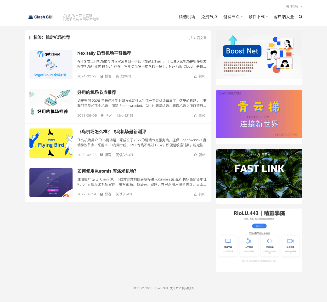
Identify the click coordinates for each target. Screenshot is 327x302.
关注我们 (292, 6)
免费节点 (209, 16)
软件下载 (256, 16)
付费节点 (231, 16)
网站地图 (188, 288)
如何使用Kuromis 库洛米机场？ (107, 171)
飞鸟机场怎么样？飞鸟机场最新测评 (111, 131)
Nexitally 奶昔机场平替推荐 (104, 53)
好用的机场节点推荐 (96, 92)
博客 (106, 76)
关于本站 (175, 288)
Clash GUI (41, 17)
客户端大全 (284, 16)
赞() (200, 76)
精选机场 (187, 16)
